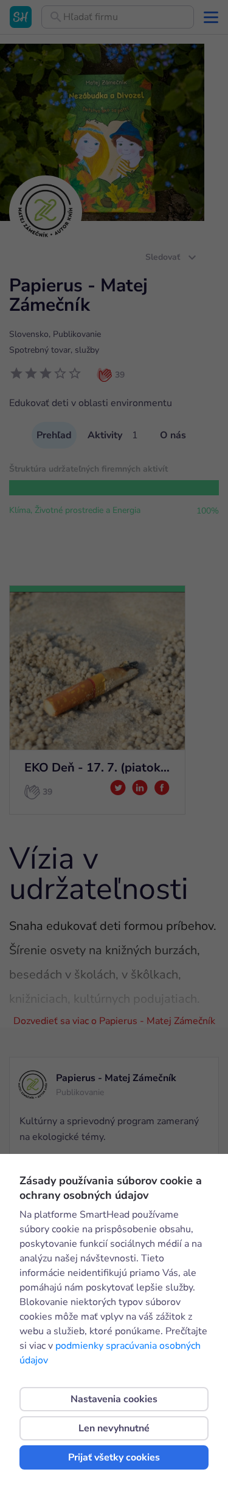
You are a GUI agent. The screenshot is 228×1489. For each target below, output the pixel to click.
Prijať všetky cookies (114, 1457)
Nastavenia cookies (114, 1399)
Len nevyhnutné (114, 1428)
